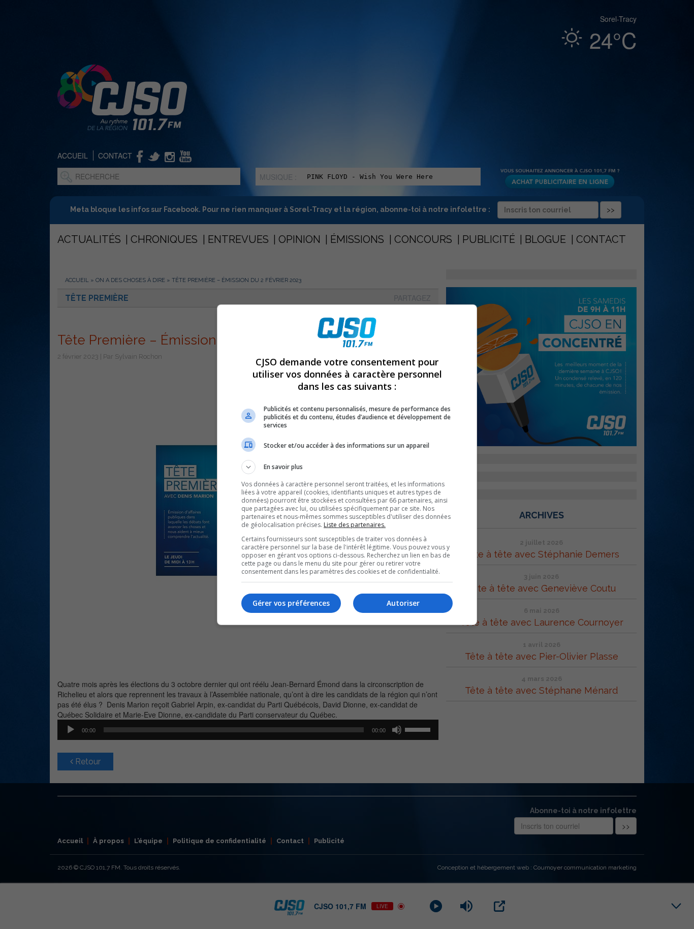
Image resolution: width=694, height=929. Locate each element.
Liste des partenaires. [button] (355, 524)
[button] (347, 467)
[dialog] (347, 464)
